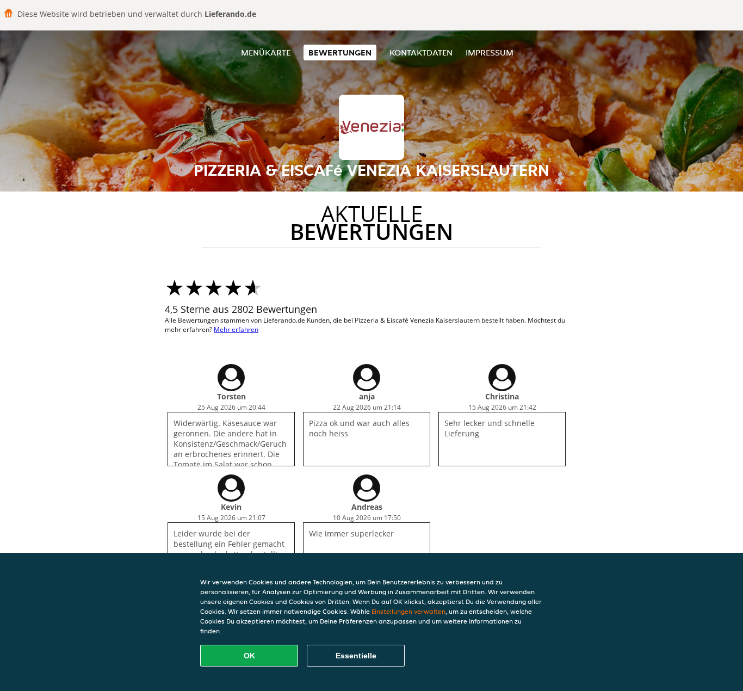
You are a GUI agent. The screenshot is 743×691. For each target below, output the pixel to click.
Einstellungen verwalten (408, 611)
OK (249, 655)
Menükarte (265, 52)
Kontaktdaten (421, 52)
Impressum (489, 52)
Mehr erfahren (236, 329)
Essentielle (356, 655)
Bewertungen (339, 52)
